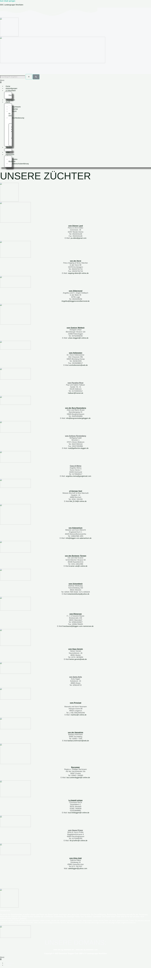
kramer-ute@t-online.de (78, 566)
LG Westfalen (11, 91)
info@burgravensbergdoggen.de (78, 418)
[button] (75, 81)
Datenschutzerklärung (20, 164)
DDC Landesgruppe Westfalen (11, 5)
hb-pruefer (74, 841)
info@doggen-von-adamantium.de (78, 538)
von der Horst (75, 261)
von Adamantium (75, 528)
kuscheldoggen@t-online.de (78, 813)
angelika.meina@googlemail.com (78, 476)
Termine (9, 147)
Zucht (8, 102)
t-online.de (83, 841)
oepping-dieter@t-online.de (78, 273)
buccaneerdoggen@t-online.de (78, 778)
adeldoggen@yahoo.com (77, 868)
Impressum (10, 154)
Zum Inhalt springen (7, 1)
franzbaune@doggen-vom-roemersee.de (78, 626)
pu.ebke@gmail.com (78, 238)
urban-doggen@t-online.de (78, 338)
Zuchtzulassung (18, 118)
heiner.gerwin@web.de (78, 659)
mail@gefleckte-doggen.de (78, 448)
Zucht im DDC (12, 113)
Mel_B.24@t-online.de (78, 501)
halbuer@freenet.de (75, 393)
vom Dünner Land (75, 226)
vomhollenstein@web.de (78, 365)
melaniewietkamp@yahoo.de (78, 594)
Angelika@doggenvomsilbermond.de (75, 301)
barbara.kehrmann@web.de (78, 741)
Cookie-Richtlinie (13, 160)
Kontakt (9, 965)
